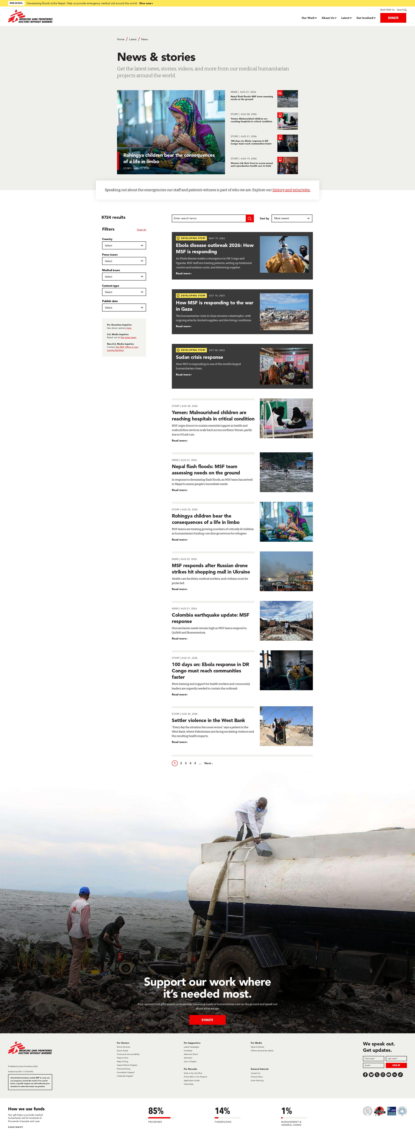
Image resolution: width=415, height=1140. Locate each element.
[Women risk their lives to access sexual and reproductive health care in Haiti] (264, 165)
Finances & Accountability (128, 1054)
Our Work (308, 17)
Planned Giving (123, 1069)
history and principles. (291, 190)
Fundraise (188, 1050)
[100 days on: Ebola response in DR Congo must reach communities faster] (264, 143)
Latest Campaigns (191, 1047)
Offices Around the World (262, 1050)
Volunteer (188, 1057)
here (129, 328)
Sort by (264, 218)
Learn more (14, 1126)
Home (120, 39)
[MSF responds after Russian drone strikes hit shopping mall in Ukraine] (242, 571)
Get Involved (364, 17)
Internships (188, 1084)
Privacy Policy (257, 1076)
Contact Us (255, 1073)
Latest (345, 17)
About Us (328, 17)
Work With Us (387, 9)
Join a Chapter (190, 1061)
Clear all (141, 229)
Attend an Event (191, 1054)
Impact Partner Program (127, 1065)
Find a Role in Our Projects (195, 1076)
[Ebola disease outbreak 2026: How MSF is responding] (242, 256)
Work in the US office (193, 1073)
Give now (145, 3)
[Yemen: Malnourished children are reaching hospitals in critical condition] (264, 121)
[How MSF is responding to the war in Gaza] (242, 311)
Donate (207, 1020)
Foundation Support (125, 1072)
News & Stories (257, 1047)
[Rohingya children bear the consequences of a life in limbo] (242, 522)
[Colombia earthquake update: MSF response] (242, 621)
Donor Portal (122, 1050)
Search (400, 9)
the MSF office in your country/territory (122, 349)
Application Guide (192, 1080)
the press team (128, 337)
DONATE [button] (393, 18)
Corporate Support (125, 1076)
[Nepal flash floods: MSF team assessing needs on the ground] (264, 98)
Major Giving (122, 1061)
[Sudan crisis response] (242, 366)
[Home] (58, 16)
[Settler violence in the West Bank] (242, 726)
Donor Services (123, 1047)
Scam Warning (257, 1080)
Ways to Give (122, 1057)
